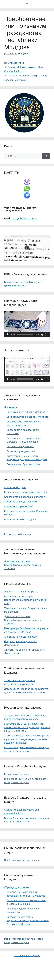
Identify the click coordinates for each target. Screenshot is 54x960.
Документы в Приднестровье (23, 464)
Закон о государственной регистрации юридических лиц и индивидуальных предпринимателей (26, 739)
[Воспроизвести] (7, 334)
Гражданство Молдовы (17, 534)
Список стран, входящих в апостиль (25, 496)
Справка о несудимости (20, 446)
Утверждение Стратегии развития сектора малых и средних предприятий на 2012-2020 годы (27, 727)
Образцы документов (16, 887)
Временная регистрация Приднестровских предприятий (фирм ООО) (26, 600)
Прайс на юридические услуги (21, 860)
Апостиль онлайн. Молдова (20, 519)
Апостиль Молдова (15, 487)
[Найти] (46, 156)
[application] (27, 324)
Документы (10, 407)
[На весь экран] (46, 334)
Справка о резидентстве (21, 451)
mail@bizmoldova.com (24, 218)
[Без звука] (41, 334)
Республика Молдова (16, 774)
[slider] (25, 334)
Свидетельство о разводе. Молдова (28, 416)
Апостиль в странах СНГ (18, 506)
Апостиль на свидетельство (20, 501)
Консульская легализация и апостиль (25, 492)
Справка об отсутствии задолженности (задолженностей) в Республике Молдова (28, 921)
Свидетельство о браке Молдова (26, 412)
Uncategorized (16, 62)
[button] (27, 324)
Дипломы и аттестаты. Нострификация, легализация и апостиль (22, 565)
